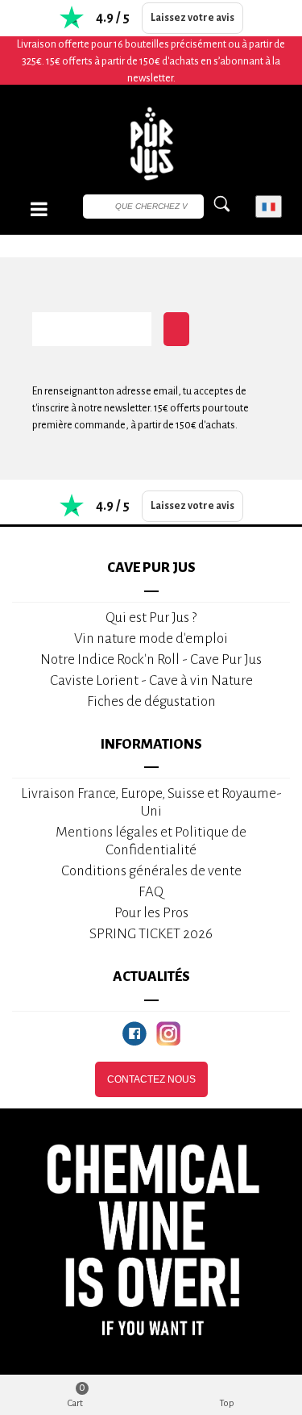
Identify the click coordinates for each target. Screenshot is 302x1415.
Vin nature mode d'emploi (151, 638)
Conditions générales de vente (151, 871)
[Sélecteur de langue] (268, 207)
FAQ (151, 892)
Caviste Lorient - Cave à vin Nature (151, 680)
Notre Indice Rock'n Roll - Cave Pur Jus (151, 659)
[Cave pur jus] (151, 143)
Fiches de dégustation (151, 701)
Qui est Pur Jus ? (151, 617)
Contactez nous (151, 1079)
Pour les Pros (151, 912)
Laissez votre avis (192, 17)
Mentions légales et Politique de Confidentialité (151, 841)
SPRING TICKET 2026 (151, 933)
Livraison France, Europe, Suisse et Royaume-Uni (151, 802)
